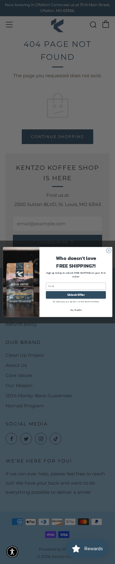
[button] (12, 552)
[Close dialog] (108, 250)
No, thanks (76, 309)
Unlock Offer (75, 295)
